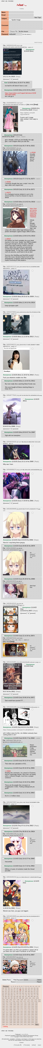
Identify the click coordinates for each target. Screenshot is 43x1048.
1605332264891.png (12, 662)
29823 (31, 825)
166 (3, 1009)
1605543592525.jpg (12, 204)
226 (3, 1019)
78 (37, 995)
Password (20, 980)
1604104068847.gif (12, 148)
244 (32, 1021)
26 (37, 988)
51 (34, 991)
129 (14, 1003)
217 (7, 1018)
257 (7, 1024)
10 (30, 986)
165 (36, 1008)
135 (36, 1003)
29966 (31, 540)
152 (25, 1006)
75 (29, 995)
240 (18, 1021)
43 (11, 991)
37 (31, 990)
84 (17, 996)
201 (21, 1014)
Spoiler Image (16, 20)
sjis (6, 1)
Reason (13, 982)
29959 (33, 782)
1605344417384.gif (12, 740)
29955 (33, 760)
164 (32, 1008)
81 (8, 996)
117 (10, 1001)
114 (39, 1000)
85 (20, 996)
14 (3, 988)
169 (14, 1009)
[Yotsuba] (27, 1045)
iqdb (32, 47)
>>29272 (38, 178)
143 (29, 1005)
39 (37, 990)
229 (14, 1019)
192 (25, 1013)
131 (21, 1003)
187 (7, 1013)
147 (7, 1006)
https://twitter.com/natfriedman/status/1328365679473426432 (33, 213)
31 (14, 990)
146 (3, 1006)
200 (18, 1014)
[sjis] (39, 1045)
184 (32, 1011)
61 (26, 993)
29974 (33, 636)
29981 (32, 501)
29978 (33, 546)
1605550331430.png (12, 45)
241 (21, 1021)
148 (10, 1006)
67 (6, 995)
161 (21, 1008)
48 (26, 991)
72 (20, 995)
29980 (33, 579)
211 (21, 1016)
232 (25, 1019)
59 (20, 993)
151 (21, 1006)
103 (37, 998)
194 (32, 1013)
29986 (13, 426)
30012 (33, 381)
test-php (10, 1)
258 (10, 1024)
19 (17, 988)
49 (29, 991)
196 (3, 1014)
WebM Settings (38, 42)
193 (29, 1013)
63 (31, 993)
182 (25, 1011)
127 (7, 1003)
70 (14, 995)
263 (29, 1024)
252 (25, 1023)
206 (3, 1016)
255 (36, 1023)
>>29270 (23, 136)
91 (37, 996)
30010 (32, 375)
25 (34, 988)
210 (18, 1016)
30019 (33, 236)
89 (31, 996)
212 (25, 1016)
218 (10, 1018)
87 (26, 996)
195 (36, 1013)
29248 (12, 136)
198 (10, 1014)
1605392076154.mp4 (12, 638)
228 (10, 1019)
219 (14, 1018)
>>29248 (33, 152)
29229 (30, 110)
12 (36, 986)
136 (3, 1005)
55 (8, 993)
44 (14, 991)
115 (3, 1001)
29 (8, 990)
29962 (33, 866)
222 (25, 1018)
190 (18, 1013)
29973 (30, 611)
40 (3, 991)
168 (10, 1009)
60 (23, 993)
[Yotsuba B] (17, 1045)
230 (18, 1019)
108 (18, 1000)
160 (18, 1008)
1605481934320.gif (12, 442)
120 (21, 1001)
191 (21, 1013)
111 (29, 1000)
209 (14, 1016)
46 (20, 991)
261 (21, 1024)
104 (3, 1000)
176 (3, 1011)
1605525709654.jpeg (12, 312)
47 (23, 991)
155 (36, 1006)
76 (31, 995)
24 (31, 988)
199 (14, 1014)
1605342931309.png (12, 707)
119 (17, 1001)
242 (25, 1021)
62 (29, 993)
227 (7, 1019)
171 (21, 1009)
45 (17, 991)
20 (20, 988)
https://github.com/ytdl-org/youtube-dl (27, 113)
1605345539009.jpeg (12, 916)
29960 (33, 858)
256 (3, 1024)
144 (32, 1005)
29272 (33, 189)
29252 (33, 146)
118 (14, 1001)
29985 (32, 461)
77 (34, 995)
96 (14, 998)
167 (7, 1009)
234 (32, 1019)
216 (3, 1018)
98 (20, 998)
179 (14, 1011)
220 (18, 1018)
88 (29, 996)
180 (18, 1011)
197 (7, 1014)
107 (14, 1000)
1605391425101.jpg (12, 603)
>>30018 (8, 239)
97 (17, 998)
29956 (33, 768)
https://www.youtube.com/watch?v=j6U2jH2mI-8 (18, 730)
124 (35, 1001)
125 (39, 1001)
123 (32, 1001)
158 (10, 1008)
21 (23, 988)
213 (29, 1016)
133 (29, 1003)
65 (37, 993)
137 (7, 1005)
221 (21, 1018)
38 (34, 990)
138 (10, 1005)
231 (21, 1019)
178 (10, 1011)
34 (23, 990)
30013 (32, 336)
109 (21, 1000)
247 (7, 1023)
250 (18, 1023)
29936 (31, 727)
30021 (28, 82)
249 (14, 1023)
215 (36, 1016)
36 (29, 990)
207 (7, 1016)
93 (6, 998)
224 (32, 1018)
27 (3, 990)
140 (18, 1005)
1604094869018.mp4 (13, 103)
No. (10, 76)
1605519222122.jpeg (12, 266)
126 (3, 1003)
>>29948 (8, 771)
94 (8, 998)
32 (17, 990)
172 (25, 1009)
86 (23, 996)
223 (29, 1018)
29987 (33, 432)
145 (36, 1005)
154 (32, 1006)
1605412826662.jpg (12, 548)
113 (36, 1000)
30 (11, 990)
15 (6, 988)
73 (23, 995)
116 (7, 1001)
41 (6, 991)
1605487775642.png (12, 395)
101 (30, 998)
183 (29, 1011)
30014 (33, 302)
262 (25, 1024)
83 (14, 996)
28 (6, 990)
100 (26, 998)
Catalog (22, 8)
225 (36, 1018)
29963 (33, 793)
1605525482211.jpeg (12, 344)
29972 (33, 697)
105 (7, 1000)
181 (21, 1011)
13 (39, 986)
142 (25, 1005)
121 (24, 1001)
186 (3, 1013)
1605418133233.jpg (12, 581)
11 (33, 986)
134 (32, 1003)
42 (8, 991)
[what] (34, 1045)
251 (21, 1023)
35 (26, 990)
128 (10, 1003)
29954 (31, 947)
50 (31, 991)
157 (7, 1008)
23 (29, 988)
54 (6, 993)
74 (26, 995)
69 (11, 995)
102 (33, 998)
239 (14, 1021)
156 (3, 1008)
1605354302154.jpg (12, 877)
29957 (33, 955)
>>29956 (37, 738)
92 (3, 998)
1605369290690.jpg (12, 509)
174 (32, 1009)
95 (11, 998)
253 (29, 1023)
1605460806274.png (12, 469)
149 (14, 1006)
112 (32, 1000)
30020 (13, 76)
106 (10, 1000)
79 (3, 996)
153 (29, 1006)
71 (17, 995)
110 (25, 1000)
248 (10, 1023)
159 (14, 1008)
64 (34, 993)
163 (29, 1008)
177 (7, 1011)
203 (29, 1014)
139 (14, 1005)
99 (23, 998)
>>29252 (17, 136)
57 (14, 993)
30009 (32, 296)
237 (7, 1021)
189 (14, 1013)
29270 (33, 179)
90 (34, 996)
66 (3, 995)
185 (36, 1011)
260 (18, 1024)
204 (32, 1014)
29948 (33, 738)
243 (29, 1021)
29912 (13, 691)
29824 (33, 831)
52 (37, 991)
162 (25, 1008)
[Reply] (18, 76)
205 (36, 1014)
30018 (33, 202)
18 (14, 988)
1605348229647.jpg (12, 957)
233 (29, 1019)
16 (8, 988)
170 (18, 1009)
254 (32, 1023)
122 (28, 1001)
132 (25, 1003)
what (3, 1)
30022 (33, 90)
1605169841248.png (12, 834)
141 (21, 1005)
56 (11, 993)
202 (25, 1014)
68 (8, 995)
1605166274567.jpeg (12, 802)
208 (10, 1016)
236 (3, 1021)
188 (10, 1013)
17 (11, 988)
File (14, 980)
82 (11, 996)
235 (36, 1019)
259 (14, 1024)
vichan (23, 1034)
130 (18, 1003)
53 (3, 993)
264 (32, 1024)
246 (3, 1023)
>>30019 (38, 201)
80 (6, 996)
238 (10, 1021)
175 (36, 1009)
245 (36, 1021)
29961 (13, 908)
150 (18, 1006)
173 (29, 1009)
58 (17, 993)
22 (26, 988)
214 (32, 1016)
